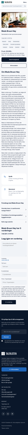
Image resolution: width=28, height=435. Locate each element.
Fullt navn (3, 263)
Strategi (23, 47)
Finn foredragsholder (7, 378)
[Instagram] (12, 414)
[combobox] (14, 6)
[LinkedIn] (8, 414)
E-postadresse (5, 271)
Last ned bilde (21, 25)
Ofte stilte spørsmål (6, 392)
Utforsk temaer (5, 380)
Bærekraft (4, 41)
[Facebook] (3, 414)
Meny (25, 2)
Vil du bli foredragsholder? (8, 394)
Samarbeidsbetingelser (7, 396)
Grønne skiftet (5, 44)
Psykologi (11, 47)
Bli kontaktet (14, 65)
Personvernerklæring (6, 425)
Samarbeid (17, 47)
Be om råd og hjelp (6, 382)
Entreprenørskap (16, 41)
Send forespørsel (14, 59)
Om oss (3, 390)
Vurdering (3, 258)
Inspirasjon (5, 47)
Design (9, 41)
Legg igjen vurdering (6, 38)
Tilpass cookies (5, 428)
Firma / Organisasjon (6, 279)
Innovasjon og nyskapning (15, 44)
